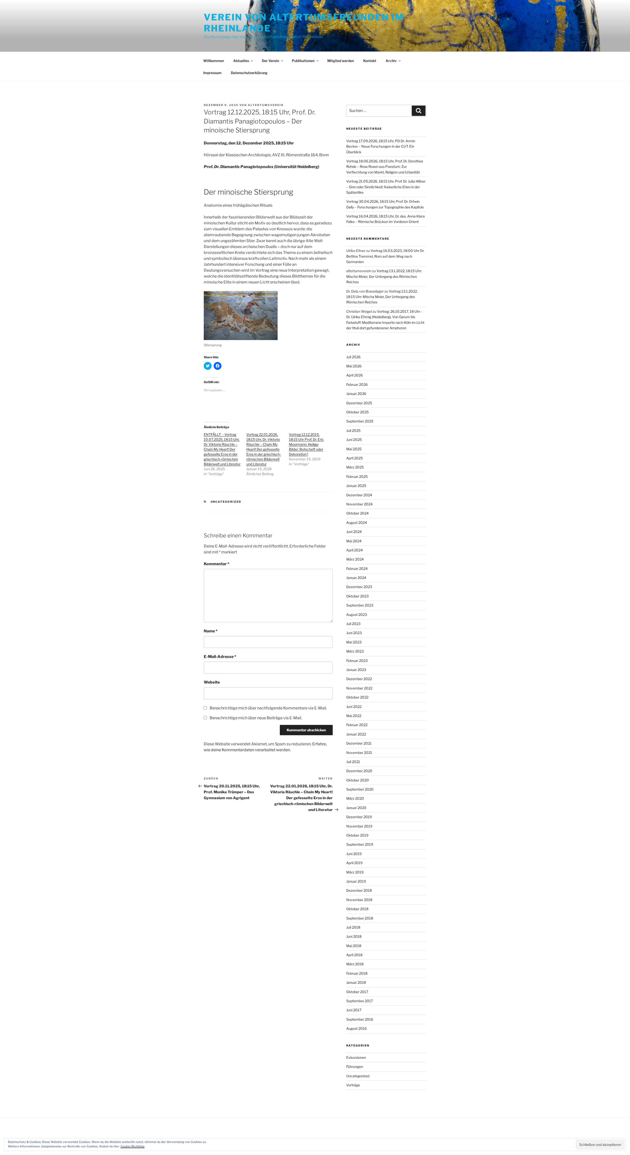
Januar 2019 (356, 881)
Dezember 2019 (359, 817)
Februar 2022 (356, 725)
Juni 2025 (354, 439)
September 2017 (359, 1001)
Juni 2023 (354, 633)
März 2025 (355, 467)
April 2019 (354, 863)
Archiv (391, 61)
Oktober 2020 (357, 780)
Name (211, 631)
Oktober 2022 (357, 697)
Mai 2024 (354, 541)
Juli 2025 (353, 430)
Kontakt (369, 61)
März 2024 (355, 559)
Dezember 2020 (359, 771)
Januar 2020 (356, 808)
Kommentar (216, 564)
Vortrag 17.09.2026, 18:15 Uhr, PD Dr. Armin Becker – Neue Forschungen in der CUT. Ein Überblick (380, 146)
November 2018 (359, 900)
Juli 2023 (353, 624)
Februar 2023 (357, 660)
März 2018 (354, 964)
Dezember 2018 (359, 890)
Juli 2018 (353, 927)
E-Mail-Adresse (220, 656)
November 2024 (359, 504)
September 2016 (359, 1019)
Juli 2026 (353, 357)
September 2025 (359, 421)
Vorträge (353, 1085)
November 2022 (359, 688)
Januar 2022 (356, 734)
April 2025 (354, 458)
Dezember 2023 (359, 587)
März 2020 (355, 798)
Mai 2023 (354, 642)
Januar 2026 (356, 393)
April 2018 (354, 955)
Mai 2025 (354, 449)
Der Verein (270, 61)
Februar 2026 (357, 384)
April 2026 (354, 375)
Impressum (212, 73)
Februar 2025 (357, 476)
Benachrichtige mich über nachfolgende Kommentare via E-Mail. (268, 708)
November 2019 (359, 826)
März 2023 (355, 651)
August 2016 (356, 1028)
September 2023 (359, 605)
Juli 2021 (353, 762)
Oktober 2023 (357, 596)
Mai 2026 (354, 366)
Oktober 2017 (357, 992)
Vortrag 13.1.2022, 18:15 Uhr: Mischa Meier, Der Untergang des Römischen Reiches (384, 276)
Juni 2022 (354, 706)
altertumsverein (266, 105)
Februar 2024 (357, 568)
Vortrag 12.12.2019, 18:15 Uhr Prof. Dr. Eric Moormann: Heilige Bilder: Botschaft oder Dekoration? (306, 444)
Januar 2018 (356, 982)
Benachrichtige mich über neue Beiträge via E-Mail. (256, 718)
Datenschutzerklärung (249, 73)
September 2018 (359, 918)
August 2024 (356, 522)
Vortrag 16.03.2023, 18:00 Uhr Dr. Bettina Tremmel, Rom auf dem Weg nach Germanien (385, 256)
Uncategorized (226, 501)
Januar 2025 (356, 486)
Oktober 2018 (357, 909)
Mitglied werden (340, 61)
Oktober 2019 (357, 835)
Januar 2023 (356, 670)
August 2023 (356, 614)
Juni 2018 (354, 936)
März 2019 (354, 872)
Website (212, 682)
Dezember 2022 (359, 679)
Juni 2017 (353, 1010)
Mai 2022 (353, 716)
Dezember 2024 (359, 495)
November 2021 (359, 752)
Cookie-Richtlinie (132, 1146)
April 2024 (354, 550)
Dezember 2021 (359, 743)
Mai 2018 (353, 946)
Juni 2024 (354, 532)
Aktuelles (241, 61)
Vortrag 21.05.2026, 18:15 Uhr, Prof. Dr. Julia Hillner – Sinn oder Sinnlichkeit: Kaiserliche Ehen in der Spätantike (385, 186)
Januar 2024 (356, 578)
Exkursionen (356, 1057)
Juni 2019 (354, 854)
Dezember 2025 (359, 403)
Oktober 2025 (357, 412)
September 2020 (360, 789)
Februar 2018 (356, 973)
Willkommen (213, 61)
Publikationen (303, 61)
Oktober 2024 (357, 513)
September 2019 (359, 844)
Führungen (354, 1066)
